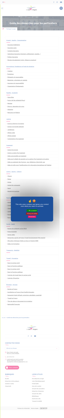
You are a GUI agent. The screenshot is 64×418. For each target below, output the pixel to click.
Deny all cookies (32, 213)
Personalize (32, 216)
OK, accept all (32, 210)
